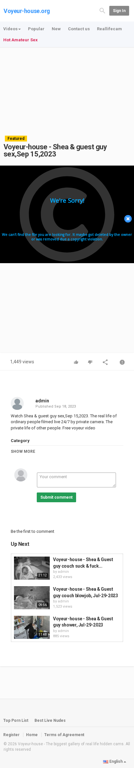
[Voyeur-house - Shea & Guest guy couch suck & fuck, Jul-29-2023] (32, 568)
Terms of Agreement (64, 735)
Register (11, 735)
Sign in (119, 10)
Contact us (79, 28)
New (56, 28)
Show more (23, 451)
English (116, 761)
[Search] (102, 10)
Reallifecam (109, 28)
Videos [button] (10, 28)
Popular (36, 28)
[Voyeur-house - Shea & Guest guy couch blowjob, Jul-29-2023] (32, 597)
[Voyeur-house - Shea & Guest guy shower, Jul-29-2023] (32, 627)
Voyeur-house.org (27, 10)
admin (42, 400)
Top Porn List (15, 720)
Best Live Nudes (50, 720)
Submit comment (56, 497)
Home (32, 735)
